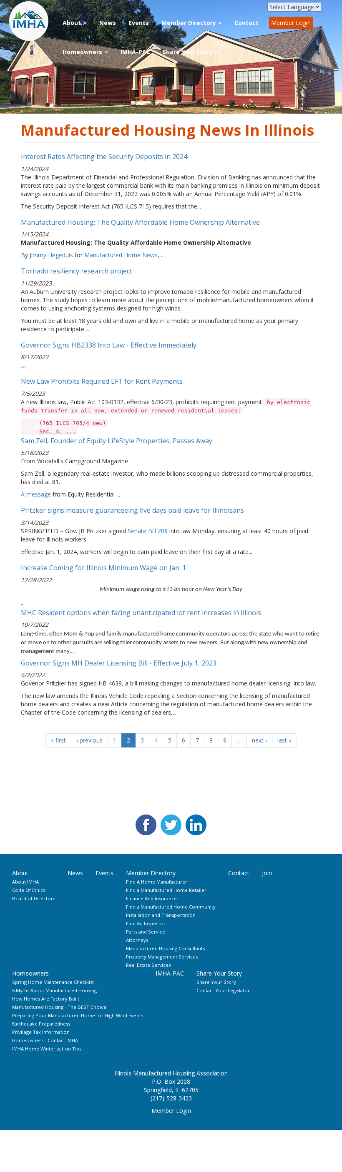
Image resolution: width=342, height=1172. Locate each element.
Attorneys (137, 940)
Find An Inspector (146, 923)
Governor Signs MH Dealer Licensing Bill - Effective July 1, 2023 (118, 663)
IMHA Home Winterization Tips (46, 1048)
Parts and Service (145, 932)
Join (267, 873)
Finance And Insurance (151, 898)
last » (284, 740)
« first (58, 740)
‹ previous (89, 740)
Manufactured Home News (121, 255)
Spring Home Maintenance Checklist (53, 982)
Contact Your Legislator (223, 990)
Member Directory (189, 23)
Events (138, 23)
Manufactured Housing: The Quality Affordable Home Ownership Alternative (140, 222)
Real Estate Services (148, 965)
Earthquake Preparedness (41, 1024)
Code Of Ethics (28, 890)
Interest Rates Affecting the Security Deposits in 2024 (104, 156)
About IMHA (25, 882)
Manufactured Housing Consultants (165, 948)
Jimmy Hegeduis (51, 255)
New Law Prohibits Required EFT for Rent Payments (102, 381)
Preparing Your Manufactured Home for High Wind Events (77, 1015)
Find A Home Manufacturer (156, 882)
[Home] (32, 21)
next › (259, 740)
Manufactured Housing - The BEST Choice (59, 1007)
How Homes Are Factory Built (45, 999)
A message (36, 494)
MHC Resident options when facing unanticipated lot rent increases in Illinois (141, 612)
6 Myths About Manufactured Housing (54, 990)
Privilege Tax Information (41, 1032)
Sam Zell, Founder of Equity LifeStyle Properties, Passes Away (116, 440)
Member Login (291, 23)
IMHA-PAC (135, 52)
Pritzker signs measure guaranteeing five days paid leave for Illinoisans (132, 510)
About (73, 23)
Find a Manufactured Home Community (171, 907)
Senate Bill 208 (148, 531)
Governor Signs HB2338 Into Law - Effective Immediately (108, 345)
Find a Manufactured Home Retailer (166, 890)
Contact (246, 23)
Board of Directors (33, 898)
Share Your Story (188, 52)
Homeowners (83, 52)
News (107, 23)
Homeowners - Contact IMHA (45, 1040)
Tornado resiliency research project (76, 271)
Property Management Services (162, 956)
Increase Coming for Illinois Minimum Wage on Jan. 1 (103, 567)
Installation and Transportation (161, 915)
